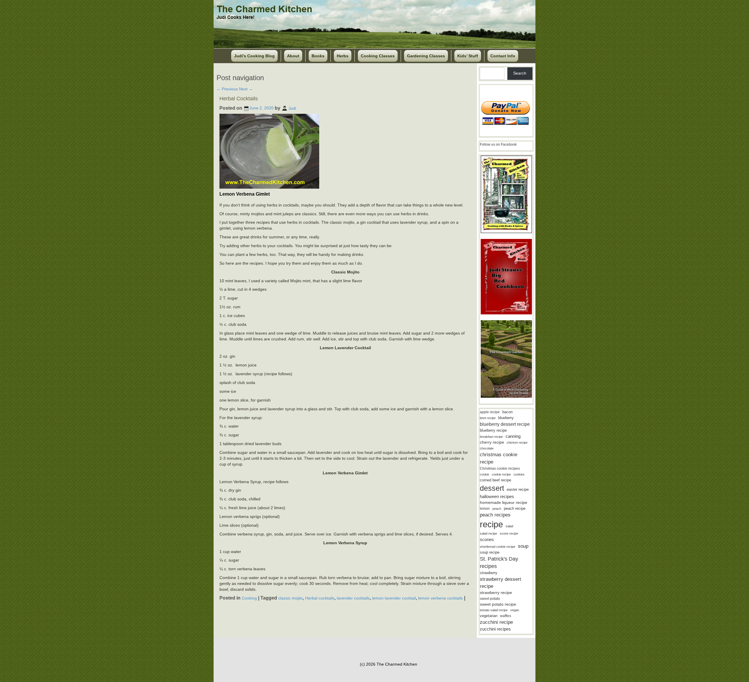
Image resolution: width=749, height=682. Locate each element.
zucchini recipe (496, 622)
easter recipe (518, 489)
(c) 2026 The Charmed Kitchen (388, 664)
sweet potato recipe (498, 604)
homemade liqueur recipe (503, 502)
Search (519, 73)
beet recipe (488, 418)
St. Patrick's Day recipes (499, 562)
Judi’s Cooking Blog (254, 56)
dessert (492, 488)
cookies (519, 474)
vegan (514, 610)
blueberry (506, 418)
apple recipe (490, 412)
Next (246, 89)
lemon (485, 509)
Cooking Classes (378, 56)
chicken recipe (517, 442)
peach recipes (495, 515)
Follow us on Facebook (498, 144)
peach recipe (514, 508)
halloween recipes (497, 496)
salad (509, 526)
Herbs (342, 56)
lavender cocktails (353, 598)
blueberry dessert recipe (505, 424)
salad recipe (488, 533)
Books (318, 56)
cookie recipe (501, 474)
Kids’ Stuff (467, 56)
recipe (491, 524)
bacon (507, 412)
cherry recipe (492, 442)
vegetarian (488, 616)
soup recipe (489, 552)
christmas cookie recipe (498, 458)
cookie (484, 474)
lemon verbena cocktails (440, 598)
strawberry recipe (496, 592)
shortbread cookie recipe (497, 546)
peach (496, 508)
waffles (505, 616)
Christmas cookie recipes (500, 468)
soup (523, 546)
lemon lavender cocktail (394, 598)
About (293, 56)
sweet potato (490, 599)
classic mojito (290, 598)
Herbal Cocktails (238, 98)
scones (487, 539)
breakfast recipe (491, 436)
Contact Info (502, 56)
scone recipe (509, 533)
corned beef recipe (495, 480)
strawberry (488, 573)
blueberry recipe (493, 430)
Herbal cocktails (319, 598)
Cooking (249, 598)
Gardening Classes (426, 56)
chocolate (487, 448)
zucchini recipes (495, 628)
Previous (227, 89)
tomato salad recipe (494, 610)
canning (513, 436)
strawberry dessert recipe (500, 582)
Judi (292, 108)
